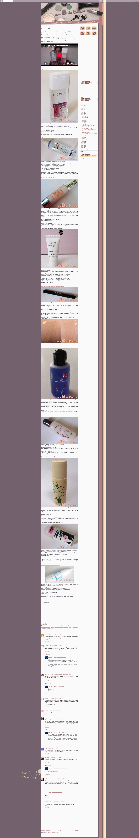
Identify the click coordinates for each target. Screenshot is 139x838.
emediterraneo (48, 801)
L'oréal (52, 627)
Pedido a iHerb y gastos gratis (88, 125)
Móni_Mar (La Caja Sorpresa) (51, 674)
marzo (83, 138)
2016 (82, 112)
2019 (82, 108)
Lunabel (47, 710)
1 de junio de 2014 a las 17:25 (55, 634)
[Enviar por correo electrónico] (42, 624)
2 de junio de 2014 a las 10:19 (60, 732)
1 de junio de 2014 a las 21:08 (55, 710)
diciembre (84, 116)
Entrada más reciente (45, 830)
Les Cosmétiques (58, 627)
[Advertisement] (59, 614)
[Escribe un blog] (43, 624)
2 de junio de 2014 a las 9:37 (60, 657)
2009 (82, 147)
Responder (47, 641)
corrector (53, 625)
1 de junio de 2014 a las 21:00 (55, 698)
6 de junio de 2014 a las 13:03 (58, 801)
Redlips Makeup (48, 778)
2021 (82, 105)
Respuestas (48, 654)
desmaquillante (64, 625)
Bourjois (48, 625)
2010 (82, 146)
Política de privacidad (84, 158)
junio (83, 124)
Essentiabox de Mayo (86, 130)
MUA (70, 627)
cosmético (58, 625)
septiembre (84, 120)
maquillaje (65, 627)
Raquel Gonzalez (48, 717)
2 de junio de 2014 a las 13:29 (58, 778)
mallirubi (47, 634)
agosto (83, 121)
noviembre (84, 117)
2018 (82, 109)
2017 (82, 111)
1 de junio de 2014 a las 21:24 (59, 717)
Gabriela (50, 657)
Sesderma (43, 628)
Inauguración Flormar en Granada (89, 129)
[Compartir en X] (45, 624)
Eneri (46, 748)
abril (83, 137)
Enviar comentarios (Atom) (53, 832)
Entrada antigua (74, 830)
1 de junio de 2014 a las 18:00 (56, 645)
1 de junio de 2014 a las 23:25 (56, 757)
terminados (48, 628)
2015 (82, 113)
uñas (52, 628)
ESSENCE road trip (86, 132)
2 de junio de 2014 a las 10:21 (60, 768)
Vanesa (46, 698)
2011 (82, 145)
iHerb (56, 517)
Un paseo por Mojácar (86, 126)
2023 (82, 103)
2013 (82, 142)
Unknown (47, 645)
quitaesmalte (74, 627)
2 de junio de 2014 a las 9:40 (60, 686)
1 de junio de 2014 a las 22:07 (54, 748)
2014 (82, 114)
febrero (83, 139)
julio (83, 122)
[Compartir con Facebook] (46, 624)
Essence (70, 625)
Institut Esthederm (45, 627)
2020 (82, 107)
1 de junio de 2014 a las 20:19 (64, 674)
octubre (84, 118)
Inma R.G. (47, 757)
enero (83, 141)
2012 (82, 143)
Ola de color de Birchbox (87, 128)
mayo (83, 135)
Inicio (61, 830)
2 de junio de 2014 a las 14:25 (55, 792)
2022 (82, 104)
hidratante (75, 625)
